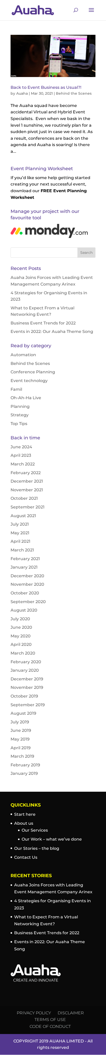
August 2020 (24, 610)
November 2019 (27, 687)
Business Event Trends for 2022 (43, 323)
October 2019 (24, 696)
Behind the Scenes (74, 93)
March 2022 (23, 464)
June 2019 (21, 730)
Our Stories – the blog (36, 848)
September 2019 (28, 704)
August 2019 (23, 713)
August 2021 (23, 515)
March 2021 (22, 550)
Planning (20, 406)
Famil (16, 389)
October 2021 (24, 498)
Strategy (20, 414)
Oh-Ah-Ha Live (26, 397)
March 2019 (22, 756)
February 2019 (25, 765)
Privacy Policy (34, 1012)
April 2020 (21, 644)
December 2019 (27, 679)
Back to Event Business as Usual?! (46, 87)
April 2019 (21, 747)
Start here (25, 814)
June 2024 (21, 446)
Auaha (22, 93)
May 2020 (21, 636)
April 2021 (20, 541)
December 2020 (27, 575)
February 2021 (25, 558)
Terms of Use (50, 1019)
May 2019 (20, 739)
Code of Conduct (50, 1026)
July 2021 (20, 524)
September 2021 (28, 507)
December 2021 (27, 481)
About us (23, 823)
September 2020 (28, 601)
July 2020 (20, 618)
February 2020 (26, 661)
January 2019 (24, 773)
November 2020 (27, 584)
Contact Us (25, 857)
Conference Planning (33, 371)
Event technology (29, 380)
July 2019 (20, 722)
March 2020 (23, 653)
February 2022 (26, 472)
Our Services (35, 830)
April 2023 (21, 455)
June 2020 (21, 627)
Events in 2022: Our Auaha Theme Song (52, 331)
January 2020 (25, 670)
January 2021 (24, 567)
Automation (23, 354)
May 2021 (20, 532)
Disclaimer (71, 1012)
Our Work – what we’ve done (52, 839)
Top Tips (19, 423)
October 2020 (25, 593)
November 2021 (27, 489)
